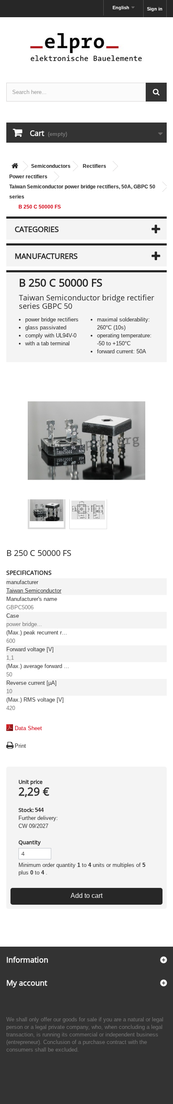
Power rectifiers (28, 177)
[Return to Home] (15, 166)
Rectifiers (94, 166)
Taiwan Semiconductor (33, 590)
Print (20, 746)
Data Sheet (28, 728)
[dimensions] (88, 510)
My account (26, 983)
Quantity (29, 842)
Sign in (155, 8)
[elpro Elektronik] (86, 47)
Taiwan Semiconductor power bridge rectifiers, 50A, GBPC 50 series (82, 192)
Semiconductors (51, 166)
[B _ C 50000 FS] (46, 510)
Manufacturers (46, 256)
